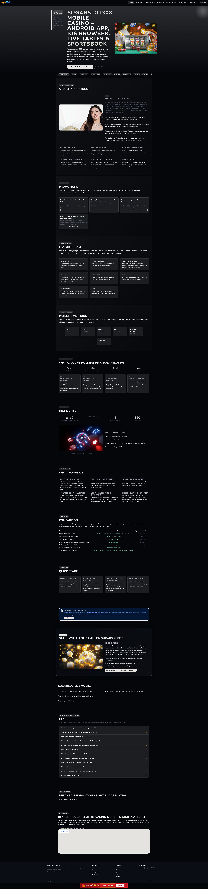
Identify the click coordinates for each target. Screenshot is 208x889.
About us (94, 868)
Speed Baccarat (150, 2)
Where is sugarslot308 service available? (74, 754)
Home (131, 2)
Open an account (80, 67)
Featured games (84, 74)
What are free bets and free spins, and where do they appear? (80, 741)
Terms (93, 870)
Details (73, 210)
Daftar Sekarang (107, 885)
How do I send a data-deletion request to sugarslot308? (79, 771)
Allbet (174, 2)
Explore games (134, 210)
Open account (119, 868)
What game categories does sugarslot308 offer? (76, 762)
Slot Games (202, 2)
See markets (73, 226)
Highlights (117, 74)
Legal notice (95, 874)
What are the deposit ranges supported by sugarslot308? (79, 732)
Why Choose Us (127, 74)
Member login (99, 66)
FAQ (117, 874)
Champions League (163, 2)
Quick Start (145, 74)
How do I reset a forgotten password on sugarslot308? (78, 728)
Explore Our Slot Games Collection (121, 670)
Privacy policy (95, 872)
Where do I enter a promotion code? (72, 767)
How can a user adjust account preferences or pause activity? (80, 745)
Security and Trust (63, 74)
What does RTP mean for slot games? (73, 737)
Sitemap (118, 876)
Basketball (138, 2)
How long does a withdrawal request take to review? (77, 758)
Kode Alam (192, 2)
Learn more (69, 618)
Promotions (74, 74)
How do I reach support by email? (71, 775)
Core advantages (107, 74)
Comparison (137, 74)
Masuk (120, 885)
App (117, 872)
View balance (104, 210)
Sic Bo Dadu (182, 2)
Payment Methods (95, 74)
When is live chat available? (69, 749)
